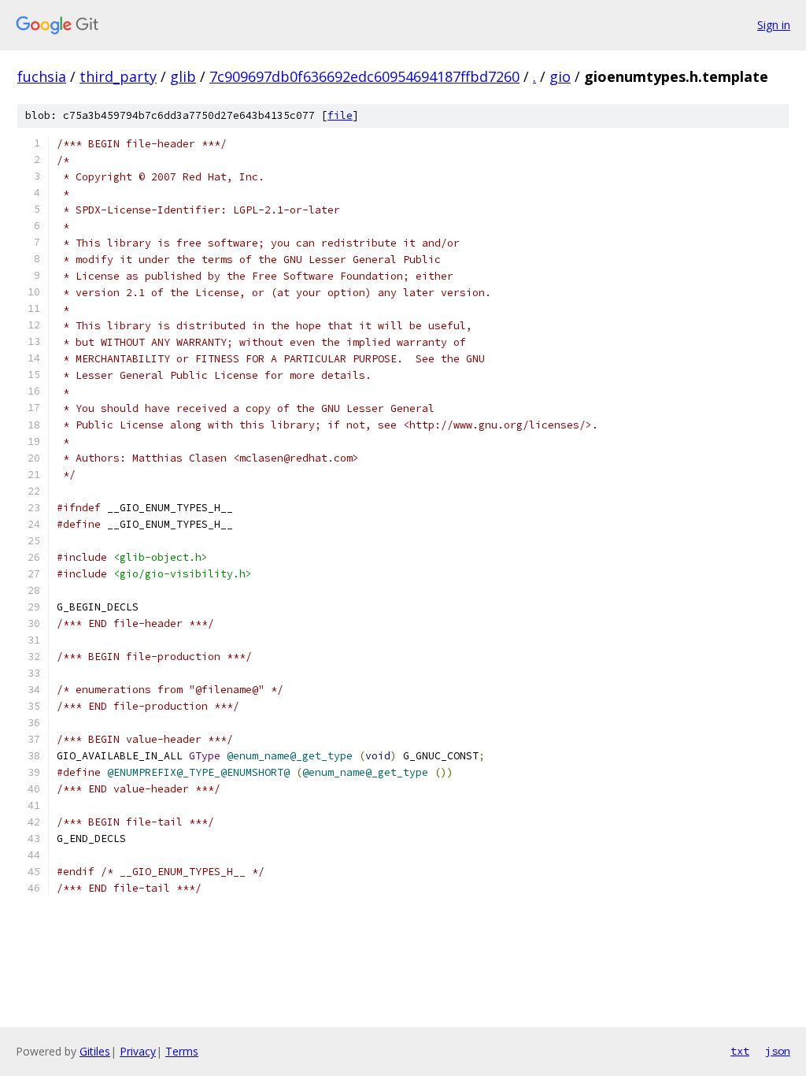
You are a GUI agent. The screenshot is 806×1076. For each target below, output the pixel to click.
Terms (181, 1051)
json (777, 1051)
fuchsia (41, 76)
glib (183, 76)
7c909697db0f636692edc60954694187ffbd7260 (364, 76)
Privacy (138, 1051)
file (340, 115)
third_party (118, 76)
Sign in (773, 24)
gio (560, 76)
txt (739, 1051)
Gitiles (94, 1051)
